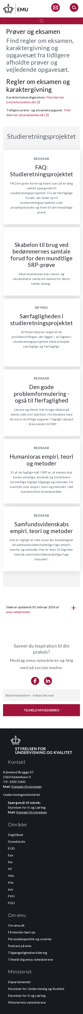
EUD (11, 848)
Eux (10, 855)
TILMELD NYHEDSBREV (41, 710)
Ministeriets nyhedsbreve (27, 1002)
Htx (11, 882)
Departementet (19, 982)
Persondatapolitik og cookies (30, 939)
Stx (10, 862)
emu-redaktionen (18, 612)
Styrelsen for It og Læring (27, 995)
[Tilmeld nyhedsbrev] (55, 8)
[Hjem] (16, 8)
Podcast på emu (19, 946)
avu (10, 889)
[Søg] (74, 8)
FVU (11, 896)
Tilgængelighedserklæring (27, 952)
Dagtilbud (15, 835)
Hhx (11, 875)
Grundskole (16, 841)
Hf (10, 869)
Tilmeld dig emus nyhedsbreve (30, 959)
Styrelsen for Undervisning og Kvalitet (36, 989)
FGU (11, 903)
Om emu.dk (16, 925)
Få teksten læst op (21, 932)
